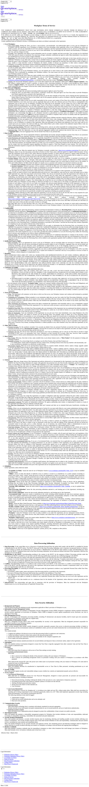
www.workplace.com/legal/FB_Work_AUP (61, 470)
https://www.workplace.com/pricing (68, 150)
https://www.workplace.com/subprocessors (63, 517)
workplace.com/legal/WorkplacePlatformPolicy (21, 80)
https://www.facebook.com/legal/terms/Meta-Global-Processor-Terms (62, 503)
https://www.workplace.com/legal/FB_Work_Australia (55, 486)
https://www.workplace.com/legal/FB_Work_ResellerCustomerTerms (59, 506)
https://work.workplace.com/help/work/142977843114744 (24, 199)
